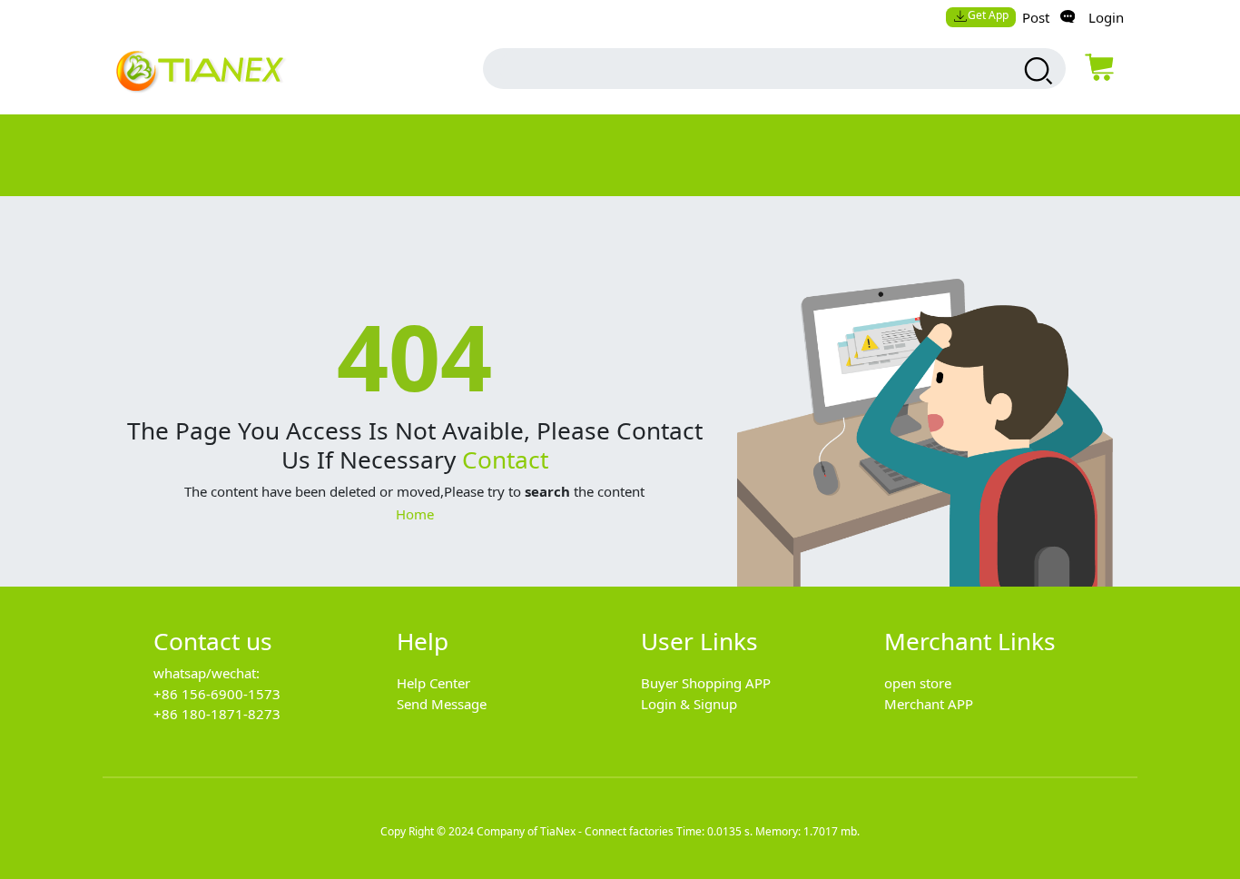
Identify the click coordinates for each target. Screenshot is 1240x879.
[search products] (1036, 71)
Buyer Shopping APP (706, 683)
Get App (988, 15)
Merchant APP (928, 704)
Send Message (442, 704)
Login (1106, 17)
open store (917, 683)
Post (1035, 17)
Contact (505, 459)
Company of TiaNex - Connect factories (575, 831)
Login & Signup (689, 704)
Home (415, 514)
